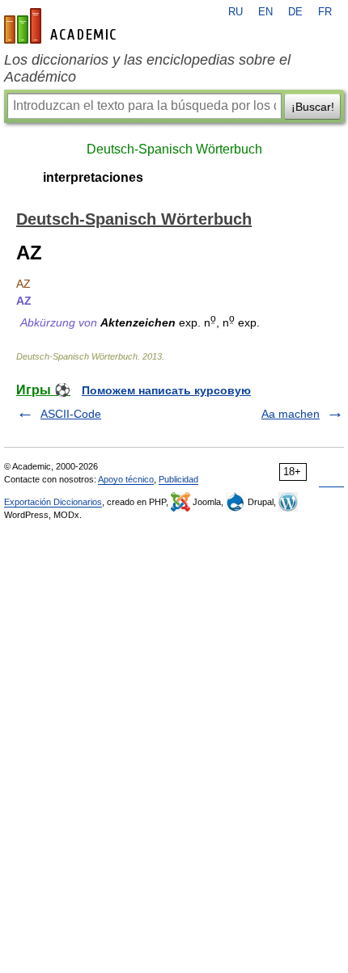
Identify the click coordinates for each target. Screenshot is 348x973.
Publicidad (178, 479)
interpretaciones (93, 177)
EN (265, 12)
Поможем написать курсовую (166, 390)
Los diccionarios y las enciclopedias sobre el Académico (147, 68)
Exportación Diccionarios (53, 502)
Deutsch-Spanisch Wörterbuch (174, 149)
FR (325, 12)
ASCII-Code (70, 413)
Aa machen (290, 413)
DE (295, 12)
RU (235, 12)
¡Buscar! (312, 106)
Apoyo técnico (126, 479)
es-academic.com (62, 26)
